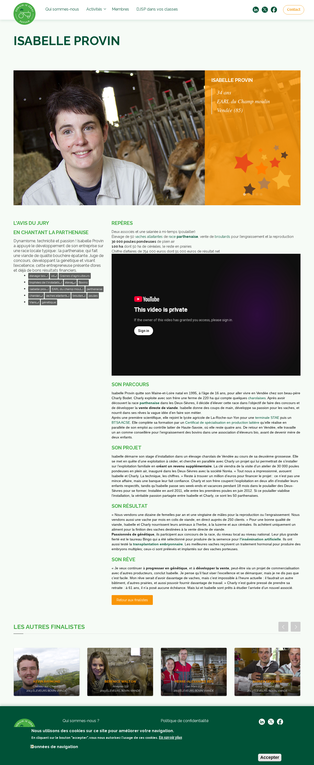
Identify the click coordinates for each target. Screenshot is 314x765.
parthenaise (94, 289)
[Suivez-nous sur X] (265, 9)
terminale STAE (267, 418)
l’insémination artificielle (260, 539)
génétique (49, 302)
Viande (34, 302)
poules (93, 295)
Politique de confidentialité (185, 720)
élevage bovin (38, 276)
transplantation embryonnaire (158, 544)
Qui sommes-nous (62, 9)
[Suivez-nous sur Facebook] (274, 9)
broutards (79, 295)
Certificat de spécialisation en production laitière (222, 422)
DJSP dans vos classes (157, 9)
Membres (120, 9)
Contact (293, 10)
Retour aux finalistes (132, 600)
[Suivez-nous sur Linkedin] (256, 9)
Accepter (269, 757)
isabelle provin (39, 289)
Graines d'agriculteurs (75, 276)
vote (54, 276)
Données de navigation (54, 746)
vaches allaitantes (57, 295)
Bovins (83, 282)
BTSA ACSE (121, 422)
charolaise (36, 295)
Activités (94, 9)
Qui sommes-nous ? (81, 720)
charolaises (257, 398)
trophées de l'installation (45, 282)
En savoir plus (170, 737)
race (183, 237)
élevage (70, 282)
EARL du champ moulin (67, 289)
